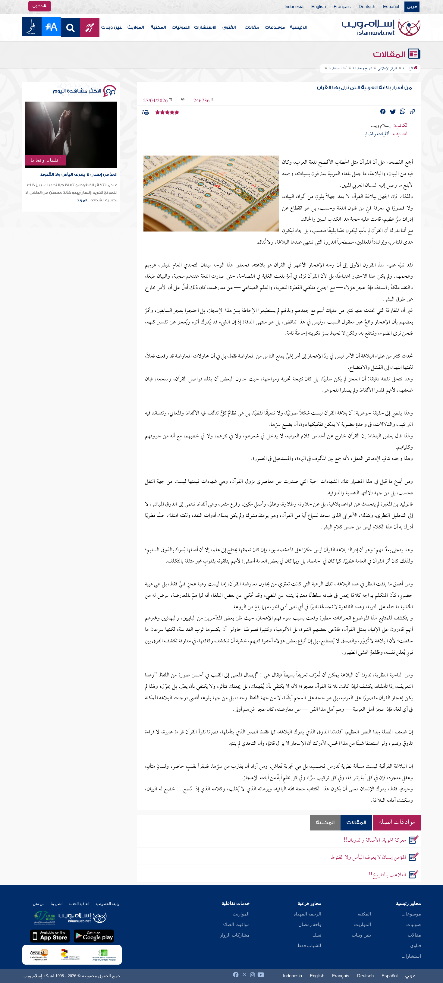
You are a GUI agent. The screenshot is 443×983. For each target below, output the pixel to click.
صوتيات (413, 924)
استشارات (411, 956)
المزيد (82, 200)
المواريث (135, 27)
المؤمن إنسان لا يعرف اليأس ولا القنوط (368, 858)
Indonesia (293, 7)
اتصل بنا (56, 904)
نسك (316, 935)
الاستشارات (205, 27)
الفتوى (229, 27)
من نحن (38, 904)
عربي (412, 7)
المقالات (390, 54)
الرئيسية (298, 27)
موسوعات (275, 27)
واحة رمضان (309, 924)
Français (342, 7)
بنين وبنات (112, 27)
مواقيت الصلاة (236, 924)
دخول (38, 6)
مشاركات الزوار (235, 935)
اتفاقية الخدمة (79, 904)
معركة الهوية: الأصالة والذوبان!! (375, 840)
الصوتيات (181, 27)
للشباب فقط (309, 945)
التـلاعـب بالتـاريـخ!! (387, 875)
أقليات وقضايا (45, 160)
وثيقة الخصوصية (107, 904)
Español (391, 7)
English (318, 7)
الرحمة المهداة (307, 914)
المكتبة (158, 27)
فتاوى (415, 945)
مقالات (252, 27)
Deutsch (367, 7)
